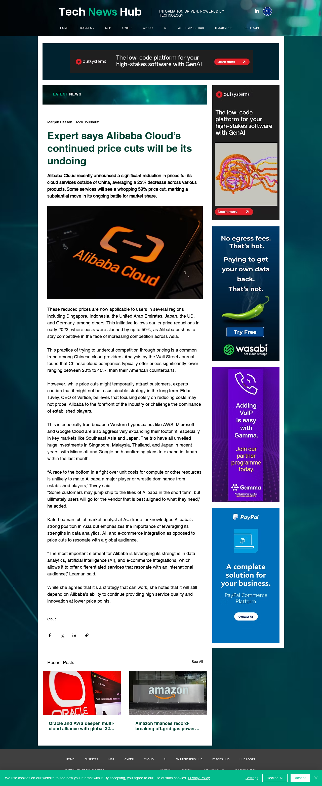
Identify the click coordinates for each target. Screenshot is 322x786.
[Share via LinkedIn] (74, 635)
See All (197, 662)
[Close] (316, 778)
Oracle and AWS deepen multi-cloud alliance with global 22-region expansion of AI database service (81, 726)
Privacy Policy (199, 778)
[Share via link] (86, 635)
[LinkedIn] (257, 11)
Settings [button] (252, 778)
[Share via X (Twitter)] (62, 635)
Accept (300, 778)
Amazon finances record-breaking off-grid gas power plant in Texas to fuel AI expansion (165, 726)
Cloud (52, 619)
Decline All (275, 778)
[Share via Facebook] (49, 635)
